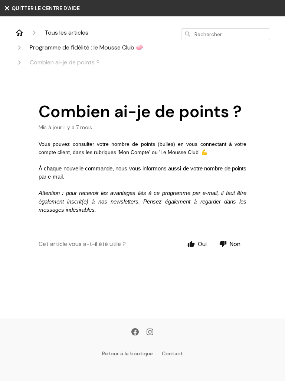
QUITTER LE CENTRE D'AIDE (45, 8)
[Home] (19, 32)
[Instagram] (149, 332)
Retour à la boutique (127, 353)
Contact (172, 353)
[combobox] (225, 34)
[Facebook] (135, 332)
